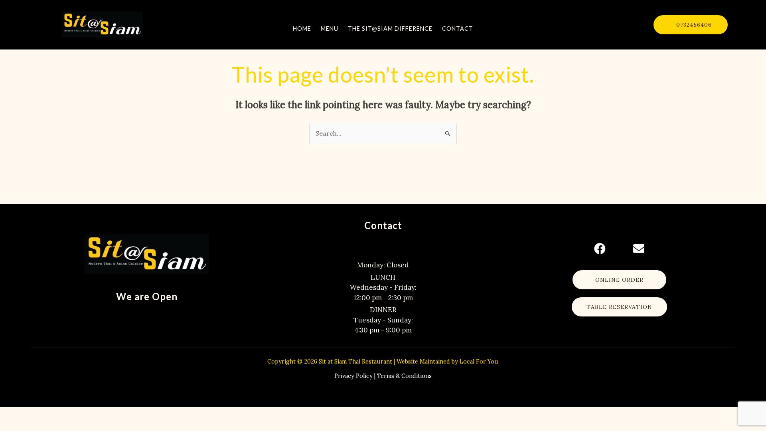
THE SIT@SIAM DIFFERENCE (390, 28)
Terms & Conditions (404, 376)
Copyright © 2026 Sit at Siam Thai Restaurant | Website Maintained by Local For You (382, 361)
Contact (457, 28)
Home (302, 28)
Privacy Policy (353, 376)
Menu (329, 28)
